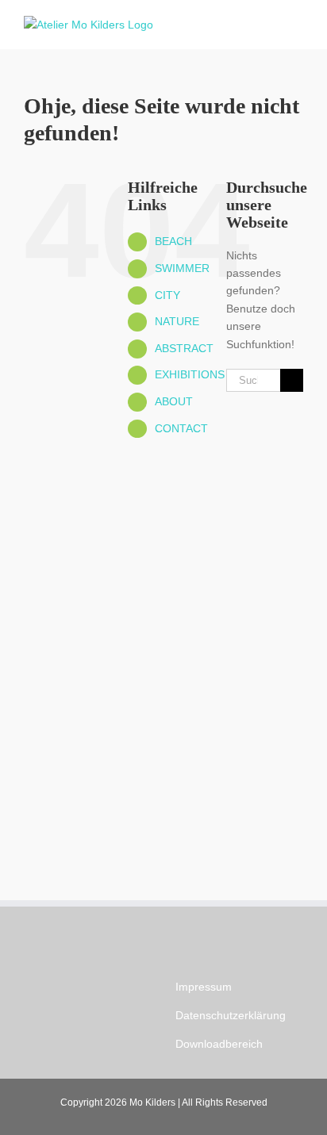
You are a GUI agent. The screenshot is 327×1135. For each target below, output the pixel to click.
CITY (167, 295)
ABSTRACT (184, 348)
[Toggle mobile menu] (296, 24)
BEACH (173, 241)
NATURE (177, 321)
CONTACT (181, 428)
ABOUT (174, 401)
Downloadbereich (219, 1043)
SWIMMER (182, 268)
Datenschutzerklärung (230, 1015)
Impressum (203, 986)
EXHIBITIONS (190, 374)
